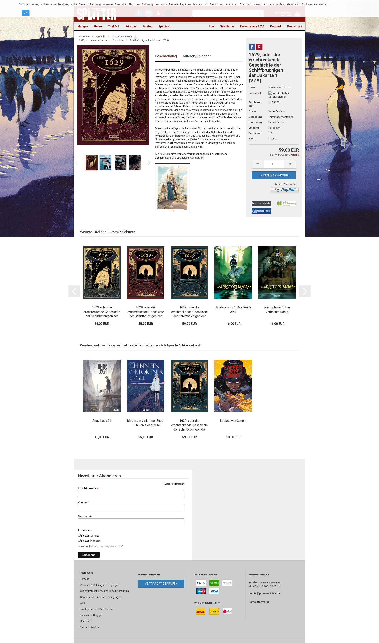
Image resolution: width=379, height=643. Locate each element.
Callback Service (89, 627)
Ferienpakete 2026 (252, 26)
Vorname (83, 502)
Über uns (85, 621)
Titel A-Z (113, 26)
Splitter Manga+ (90, 540)
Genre (98, 26)
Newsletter (227, 26)
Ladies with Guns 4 (233, 421)
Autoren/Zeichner (197, 56)
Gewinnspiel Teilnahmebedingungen (100, 597)
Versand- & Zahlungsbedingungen (99, 585)
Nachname (85, 516)
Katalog (147, 26)
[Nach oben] (368, 637)
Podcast (275, 26)
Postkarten (294, 26)
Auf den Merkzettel (285, 184)
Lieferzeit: (255, 93)
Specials (164, 26)
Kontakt (84, 578)
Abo (211, 26)
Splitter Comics (90, 535)
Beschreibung (166, 56)
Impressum (86, 572)
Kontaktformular (259, 601)
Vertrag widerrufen (161, 583)
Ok (25, 12)
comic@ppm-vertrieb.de (264, 593)
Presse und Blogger (91, 615)
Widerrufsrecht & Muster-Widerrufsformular (104, 590)
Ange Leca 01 (101, 421)
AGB (82, 603)
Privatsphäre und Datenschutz (97, 609)
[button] (252, 47)
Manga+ (82, 26)
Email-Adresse (88, 488)
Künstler (130, 26)
